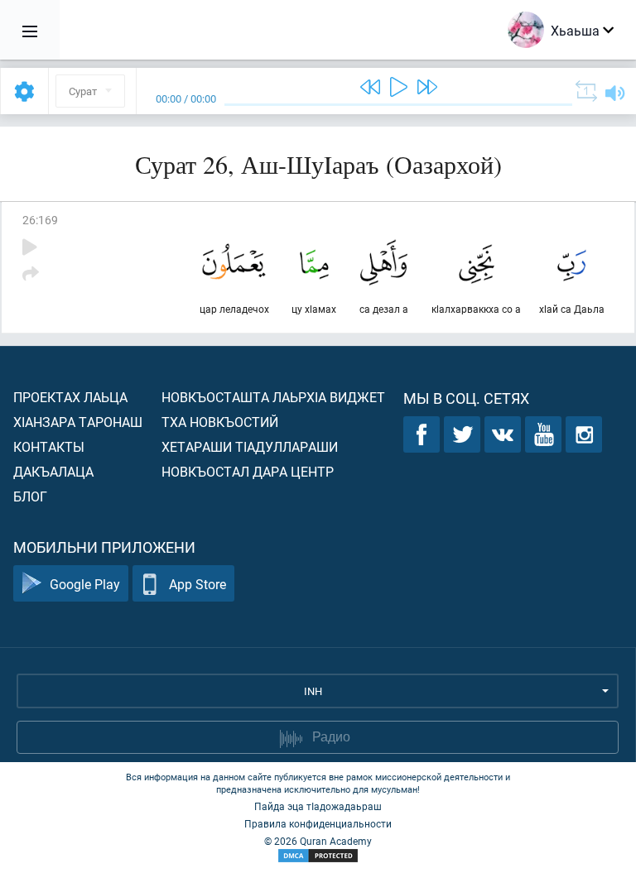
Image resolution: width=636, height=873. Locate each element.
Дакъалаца (53, 471)
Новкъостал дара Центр (247, 471)
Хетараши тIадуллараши (249, 446)
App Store (197, 583)
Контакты (48, 446)
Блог (30, 496)
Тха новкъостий (219, 421)
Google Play (85, 583)
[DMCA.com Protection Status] (318, 856)
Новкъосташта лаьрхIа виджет (273, 396)
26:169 (40, 220)
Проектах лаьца (70, 396)
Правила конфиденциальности (318, 823)
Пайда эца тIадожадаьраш (318, 806)
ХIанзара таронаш (77, 421)
